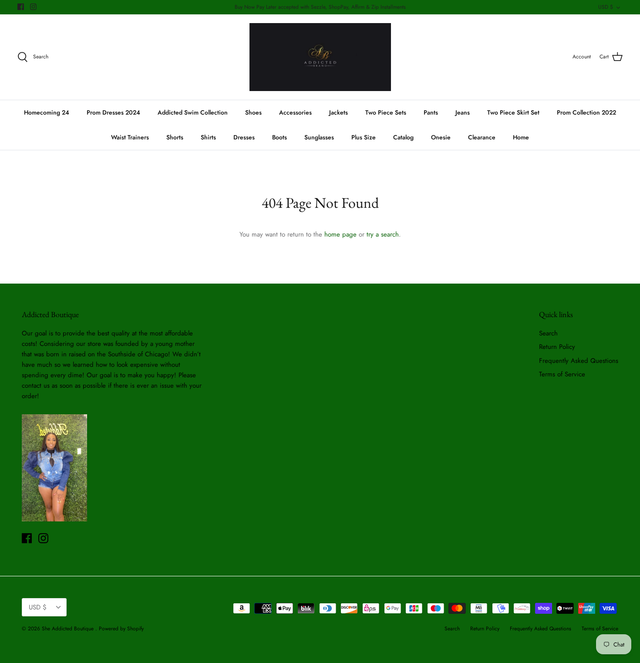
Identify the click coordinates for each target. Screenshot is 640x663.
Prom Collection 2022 (586, 112)
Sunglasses (319, 137)
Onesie (441, 137)
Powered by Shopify (121, 629)
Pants (431, 112)
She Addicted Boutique (68, 629)
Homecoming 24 (46, 112)
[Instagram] (33, 6)
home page (340, 234)
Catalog (403, 137)
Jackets (338, 112)
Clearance (481, 137)
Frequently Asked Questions (578, 360)
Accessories (295, 112)
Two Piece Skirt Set (513, 112)
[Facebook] (20, 6)
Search (548, 333)
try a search (383, 234)
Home (521, 137)
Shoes (253, 112)
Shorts (174, 137)
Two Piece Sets (385, 112)
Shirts (208, 137)
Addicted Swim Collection (193, 112)
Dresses (244, 137)
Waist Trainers (130, 137)
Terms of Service (562, 374)
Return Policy (557, 347)
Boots (279, 137)
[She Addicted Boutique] (320, 57)
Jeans (462, 112)
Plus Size (363, 137)
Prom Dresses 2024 (113, 112)
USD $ (605, 7)
